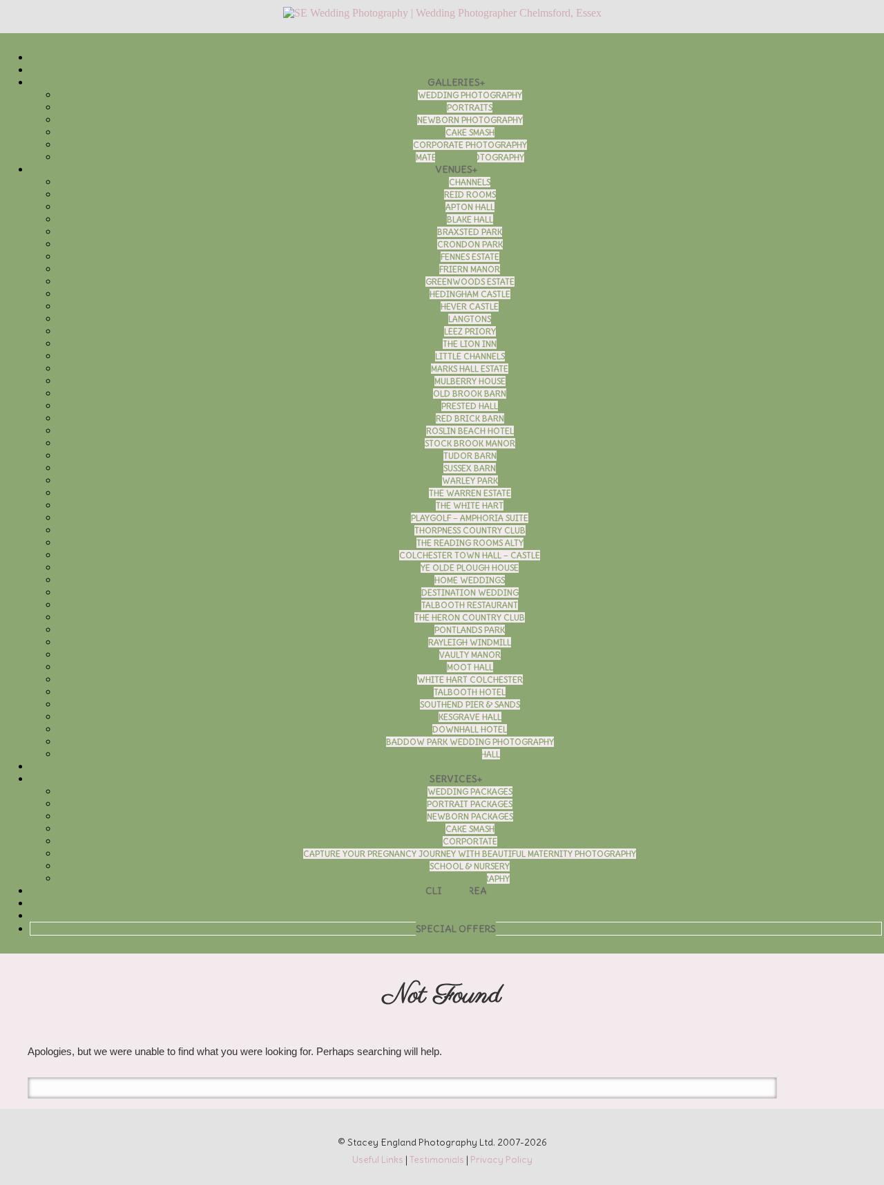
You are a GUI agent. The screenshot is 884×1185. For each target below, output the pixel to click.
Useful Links (377, 1159)
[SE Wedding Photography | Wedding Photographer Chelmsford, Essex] (442, 13)
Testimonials (437, 1159)
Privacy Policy (501, 1159)
